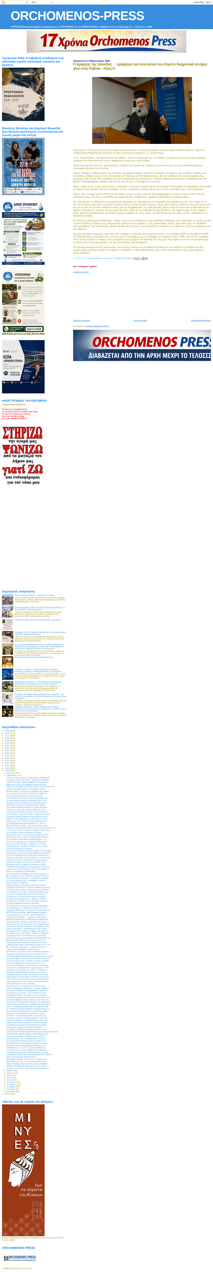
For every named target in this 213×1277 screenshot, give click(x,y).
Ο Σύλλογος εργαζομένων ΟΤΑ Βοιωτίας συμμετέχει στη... (28, 855)
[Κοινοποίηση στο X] (140, 258)
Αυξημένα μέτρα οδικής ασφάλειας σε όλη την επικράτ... (27, 1022)
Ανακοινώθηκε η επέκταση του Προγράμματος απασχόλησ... (29, 853)
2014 (7, 743)
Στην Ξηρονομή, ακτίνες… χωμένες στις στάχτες (34, 595)
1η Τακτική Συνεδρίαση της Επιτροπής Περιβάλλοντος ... (27, 842)
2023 (7, 766)
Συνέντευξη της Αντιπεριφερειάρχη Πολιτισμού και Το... (26, 1045)
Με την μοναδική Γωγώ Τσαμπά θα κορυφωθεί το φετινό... (28, 876)
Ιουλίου (10, 1080)
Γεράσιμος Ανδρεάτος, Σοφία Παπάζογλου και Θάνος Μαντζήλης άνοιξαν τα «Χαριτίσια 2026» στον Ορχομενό (38, 670)
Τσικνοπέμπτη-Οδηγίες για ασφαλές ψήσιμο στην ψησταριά (28, 851)
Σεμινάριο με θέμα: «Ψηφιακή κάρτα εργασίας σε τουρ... (27, 922)
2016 (7, 748)
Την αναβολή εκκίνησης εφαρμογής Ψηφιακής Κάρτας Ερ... (28, 1009)
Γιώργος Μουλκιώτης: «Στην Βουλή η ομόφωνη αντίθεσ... (27, 981)
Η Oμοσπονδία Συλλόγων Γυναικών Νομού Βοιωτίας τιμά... (28, 777)
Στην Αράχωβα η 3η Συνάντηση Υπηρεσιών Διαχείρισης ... (28, 906)
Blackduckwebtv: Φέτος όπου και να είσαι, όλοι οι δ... (26, 940)
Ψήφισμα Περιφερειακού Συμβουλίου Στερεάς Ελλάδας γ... (28, 1064)
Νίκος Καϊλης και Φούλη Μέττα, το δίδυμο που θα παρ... (27, 942)
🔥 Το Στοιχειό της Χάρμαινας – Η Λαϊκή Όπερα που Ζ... (27, 947)
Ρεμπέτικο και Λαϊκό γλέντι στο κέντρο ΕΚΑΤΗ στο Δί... (26, 862)
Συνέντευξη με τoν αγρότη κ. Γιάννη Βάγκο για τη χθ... (26, 993)
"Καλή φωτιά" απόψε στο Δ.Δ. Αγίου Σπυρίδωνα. (24, 1027)
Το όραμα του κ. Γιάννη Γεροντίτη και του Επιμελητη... (26, 896)
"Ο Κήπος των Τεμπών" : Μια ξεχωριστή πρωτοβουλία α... (28, 1068)
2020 (7, 758)
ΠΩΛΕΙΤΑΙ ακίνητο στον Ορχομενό (19, 848)
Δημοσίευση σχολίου (81, 272)
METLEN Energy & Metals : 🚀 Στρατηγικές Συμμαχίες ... (27, 912)
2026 (7, 1094)
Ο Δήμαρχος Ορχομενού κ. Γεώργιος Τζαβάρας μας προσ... (28, 887)
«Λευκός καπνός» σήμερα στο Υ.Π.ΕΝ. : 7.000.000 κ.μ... (27, 970)
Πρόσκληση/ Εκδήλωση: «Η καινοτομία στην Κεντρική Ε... (28, 965)
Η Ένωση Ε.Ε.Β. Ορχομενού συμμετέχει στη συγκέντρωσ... (28, 1002)
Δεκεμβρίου (11, 1091)
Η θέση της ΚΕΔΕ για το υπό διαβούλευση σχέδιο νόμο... (27, 1020)
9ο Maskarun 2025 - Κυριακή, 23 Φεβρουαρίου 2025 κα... (27, 837)
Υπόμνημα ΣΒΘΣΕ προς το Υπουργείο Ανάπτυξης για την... (28, 910)
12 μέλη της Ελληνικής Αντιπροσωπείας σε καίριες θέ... (27, 894)
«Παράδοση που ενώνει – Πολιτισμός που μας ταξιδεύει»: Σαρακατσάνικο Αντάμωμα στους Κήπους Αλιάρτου (39, 683)
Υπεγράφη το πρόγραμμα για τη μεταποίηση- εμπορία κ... (27, 901)
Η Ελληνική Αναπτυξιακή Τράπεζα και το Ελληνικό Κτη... (27, 812)
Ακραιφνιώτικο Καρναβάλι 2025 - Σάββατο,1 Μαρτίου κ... (27, 899)
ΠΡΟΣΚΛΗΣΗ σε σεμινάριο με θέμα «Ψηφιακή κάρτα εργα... (28, 814)
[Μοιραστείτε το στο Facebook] (143, 258)
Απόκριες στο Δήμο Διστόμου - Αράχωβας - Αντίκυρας (26, 844)
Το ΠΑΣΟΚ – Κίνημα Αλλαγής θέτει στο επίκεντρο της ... (27, 1016)
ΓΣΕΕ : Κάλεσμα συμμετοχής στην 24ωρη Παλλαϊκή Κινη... (28, 979)
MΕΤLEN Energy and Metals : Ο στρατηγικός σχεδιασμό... (28, 878)
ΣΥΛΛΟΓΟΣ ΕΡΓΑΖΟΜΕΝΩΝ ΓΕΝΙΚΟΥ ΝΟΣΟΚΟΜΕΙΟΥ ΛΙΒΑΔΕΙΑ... (32, 1032)
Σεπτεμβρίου (12, 1084)
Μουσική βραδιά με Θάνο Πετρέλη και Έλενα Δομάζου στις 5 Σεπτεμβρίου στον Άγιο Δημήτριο (40, 608)
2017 (7, 751)
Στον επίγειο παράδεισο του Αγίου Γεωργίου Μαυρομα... (27, 807)
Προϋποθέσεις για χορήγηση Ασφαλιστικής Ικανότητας (26, 1025)
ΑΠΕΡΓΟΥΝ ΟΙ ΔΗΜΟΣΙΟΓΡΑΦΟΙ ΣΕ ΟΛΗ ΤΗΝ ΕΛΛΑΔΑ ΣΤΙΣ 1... (31, 787)
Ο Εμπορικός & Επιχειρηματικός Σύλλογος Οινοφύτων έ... (28, 869)
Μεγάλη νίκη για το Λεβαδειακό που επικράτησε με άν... (27, 803)
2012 (7, 738)
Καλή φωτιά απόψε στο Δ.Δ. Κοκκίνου (20, 984)
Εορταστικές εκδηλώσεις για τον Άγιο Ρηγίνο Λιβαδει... (26, 805)
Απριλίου (10, 1073)
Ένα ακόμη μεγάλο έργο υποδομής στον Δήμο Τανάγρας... (28, 961)
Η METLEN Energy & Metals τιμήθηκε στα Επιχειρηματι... (27, 782)
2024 (7, 768)
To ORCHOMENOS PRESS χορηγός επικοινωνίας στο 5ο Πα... (30, 956)
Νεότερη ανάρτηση (81, 320)
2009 (7, 731)
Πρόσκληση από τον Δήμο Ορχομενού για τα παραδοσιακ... (28, 889)
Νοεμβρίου (11, 1089)
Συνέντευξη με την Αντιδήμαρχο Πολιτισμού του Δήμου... (27, 874)
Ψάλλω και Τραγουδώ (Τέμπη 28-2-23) (21, 1057)
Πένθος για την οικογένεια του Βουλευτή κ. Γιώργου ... (26, 1013)
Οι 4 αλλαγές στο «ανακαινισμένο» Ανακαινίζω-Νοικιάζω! (27, 952)
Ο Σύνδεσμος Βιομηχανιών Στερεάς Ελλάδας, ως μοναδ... (28, 1052)
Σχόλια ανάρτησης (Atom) (97, 326)
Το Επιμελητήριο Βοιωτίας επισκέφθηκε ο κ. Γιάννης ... (26, 823)
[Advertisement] (143, 295)
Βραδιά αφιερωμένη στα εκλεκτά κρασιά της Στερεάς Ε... (27, 885)
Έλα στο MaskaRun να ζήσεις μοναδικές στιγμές (24, 796)
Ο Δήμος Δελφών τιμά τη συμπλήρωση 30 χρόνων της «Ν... (28, 944)
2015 (7, 746)
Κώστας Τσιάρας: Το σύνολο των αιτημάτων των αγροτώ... (28, 791)
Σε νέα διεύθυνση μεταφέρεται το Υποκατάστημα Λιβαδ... (27, 1011)
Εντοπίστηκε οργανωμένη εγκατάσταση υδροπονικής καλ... (28, 938)
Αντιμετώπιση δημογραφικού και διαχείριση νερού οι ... (26, 789)
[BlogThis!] (137, 258)
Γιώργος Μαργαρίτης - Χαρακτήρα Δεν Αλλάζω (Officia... (27, 929)
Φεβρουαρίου (12, 775)
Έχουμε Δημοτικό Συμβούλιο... (17, 883)
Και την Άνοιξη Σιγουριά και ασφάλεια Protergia (23, 832)
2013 (7, 741)
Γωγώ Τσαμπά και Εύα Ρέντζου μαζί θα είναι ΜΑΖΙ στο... (27, 793)
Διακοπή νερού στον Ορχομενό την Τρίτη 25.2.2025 (25, 986)
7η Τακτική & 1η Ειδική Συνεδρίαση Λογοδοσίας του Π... (27, 1029)
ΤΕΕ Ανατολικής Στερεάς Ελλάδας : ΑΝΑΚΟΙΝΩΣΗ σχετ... (27, 1034)
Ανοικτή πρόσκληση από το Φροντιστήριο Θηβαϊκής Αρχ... (28, 919)
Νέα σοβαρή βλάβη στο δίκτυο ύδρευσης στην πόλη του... (28, 1000)
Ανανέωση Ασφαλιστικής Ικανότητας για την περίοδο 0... (27, 1066)
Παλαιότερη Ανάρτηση (201, 320)
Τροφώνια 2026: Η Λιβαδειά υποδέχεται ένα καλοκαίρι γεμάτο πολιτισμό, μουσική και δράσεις (40, 633)
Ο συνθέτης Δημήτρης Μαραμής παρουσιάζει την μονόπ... (27, 816)
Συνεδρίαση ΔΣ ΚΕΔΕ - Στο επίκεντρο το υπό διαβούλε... (27, 995)
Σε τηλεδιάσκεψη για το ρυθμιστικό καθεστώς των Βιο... (27, 908)
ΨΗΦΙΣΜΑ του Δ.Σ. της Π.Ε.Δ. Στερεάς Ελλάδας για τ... (26, 1048)
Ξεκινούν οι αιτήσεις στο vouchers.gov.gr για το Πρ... (26, 963)
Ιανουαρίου (11, 773)
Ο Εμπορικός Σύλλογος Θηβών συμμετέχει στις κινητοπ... (28, 977)
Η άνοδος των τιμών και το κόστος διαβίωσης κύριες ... (26, 810)
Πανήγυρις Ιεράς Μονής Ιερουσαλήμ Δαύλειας (34, 657)
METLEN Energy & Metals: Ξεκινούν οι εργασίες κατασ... (27, 825)
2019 (7, 756)
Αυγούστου (11, 1082)
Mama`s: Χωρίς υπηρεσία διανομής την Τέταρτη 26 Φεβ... (27, 1007)
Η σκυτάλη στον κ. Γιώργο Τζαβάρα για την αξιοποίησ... (27, 1050)
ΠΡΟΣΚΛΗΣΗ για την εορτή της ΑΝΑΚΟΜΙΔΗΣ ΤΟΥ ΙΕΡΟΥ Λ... (30, 1054)
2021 (7, 761)
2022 (7, 763)
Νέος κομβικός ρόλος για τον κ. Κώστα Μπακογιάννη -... (27, 915)
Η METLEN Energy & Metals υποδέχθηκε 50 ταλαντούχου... (28, 1004)
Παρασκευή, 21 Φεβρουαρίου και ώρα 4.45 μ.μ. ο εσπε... (27, 819)
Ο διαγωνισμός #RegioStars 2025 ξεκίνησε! (22, 949)
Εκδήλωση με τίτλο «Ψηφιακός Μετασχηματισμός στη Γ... (27, 821)
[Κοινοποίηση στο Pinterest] (146, 258)
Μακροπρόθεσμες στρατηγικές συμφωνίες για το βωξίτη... (27, 846)
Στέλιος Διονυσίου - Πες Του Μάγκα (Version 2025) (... (26, 1039)
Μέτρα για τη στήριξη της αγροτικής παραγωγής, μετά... (26, 784)
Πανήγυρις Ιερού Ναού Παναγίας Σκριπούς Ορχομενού (38, 620)
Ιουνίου (10, 1077)
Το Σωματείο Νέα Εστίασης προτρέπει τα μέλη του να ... (27, 1041)
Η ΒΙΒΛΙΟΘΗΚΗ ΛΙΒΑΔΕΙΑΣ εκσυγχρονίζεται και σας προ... (28, 867)
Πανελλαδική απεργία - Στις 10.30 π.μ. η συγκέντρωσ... (27, 1059)
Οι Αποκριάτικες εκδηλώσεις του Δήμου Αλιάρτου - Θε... (27, 839)
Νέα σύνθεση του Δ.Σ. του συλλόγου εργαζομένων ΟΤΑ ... (28, 835)
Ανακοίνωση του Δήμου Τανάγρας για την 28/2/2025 (25, 1036)
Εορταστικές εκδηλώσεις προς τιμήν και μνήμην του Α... (27, 954)
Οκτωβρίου (11, 1087)
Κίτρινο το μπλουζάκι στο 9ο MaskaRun (21, 871)
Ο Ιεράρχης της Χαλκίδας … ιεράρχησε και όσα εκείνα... (27, 917)
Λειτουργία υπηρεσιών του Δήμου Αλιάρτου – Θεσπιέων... (27, 1018)
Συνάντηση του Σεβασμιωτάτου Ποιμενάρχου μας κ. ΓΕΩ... (28, 968)
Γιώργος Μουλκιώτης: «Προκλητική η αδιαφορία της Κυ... (27, 860)
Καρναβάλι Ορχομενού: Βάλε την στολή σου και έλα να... (27, 974)
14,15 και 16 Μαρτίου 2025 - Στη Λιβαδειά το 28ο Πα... (26, 880)
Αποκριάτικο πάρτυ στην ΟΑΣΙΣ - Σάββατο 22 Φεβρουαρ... (28, 780)
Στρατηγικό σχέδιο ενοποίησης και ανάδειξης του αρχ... (26, 864)
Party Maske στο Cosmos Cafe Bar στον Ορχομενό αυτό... (28, 924)
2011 (7, 736)
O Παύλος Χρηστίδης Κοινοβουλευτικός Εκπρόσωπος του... (28, 997)
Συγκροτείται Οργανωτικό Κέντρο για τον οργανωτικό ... (27, 935)
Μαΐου (9, 1075)
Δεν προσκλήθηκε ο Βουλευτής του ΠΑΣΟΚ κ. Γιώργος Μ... (28, 958)
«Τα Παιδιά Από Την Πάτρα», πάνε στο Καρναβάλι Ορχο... (28, 798)
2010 (7, 733)
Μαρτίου (10, 1071)
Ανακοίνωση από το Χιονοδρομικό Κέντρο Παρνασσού (26, 1043)
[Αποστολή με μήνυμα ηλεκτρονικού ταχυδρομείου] (134, 258)
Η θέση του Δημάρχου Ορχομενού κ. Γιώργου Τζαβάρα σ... (28, 988)
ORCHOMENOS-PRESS (77, 16)
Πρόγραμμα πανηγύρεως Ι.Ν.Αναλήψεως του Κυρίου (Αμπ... (29, 857)
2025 (7, 770)
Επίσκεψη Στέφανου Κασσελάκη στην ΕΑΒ (22, 903)
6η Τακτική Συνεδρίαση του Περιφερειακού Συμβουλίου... (27, 990)
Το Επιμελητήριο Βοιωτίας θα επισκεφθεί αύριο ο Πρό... (26, 800)
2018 (7, 753)
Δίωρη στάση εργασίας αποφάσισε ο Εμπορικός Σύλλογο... (28, 926)
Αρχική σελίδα (140, 320)
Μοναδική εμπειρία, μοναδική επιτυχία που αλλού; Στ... (26, 972)
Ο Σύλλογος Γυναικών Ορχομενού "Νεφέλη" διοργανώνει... (28, 830)
